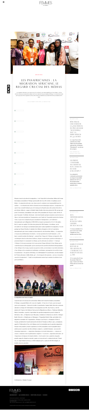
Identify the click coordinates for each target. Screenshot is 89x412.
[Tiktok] (79, 390)
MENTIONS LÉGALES (36, 395)
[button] (8, 86)
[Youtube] (76, 390)
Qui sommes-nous (24, 395)
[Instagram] (70, 390)
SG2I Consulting (33, 405)
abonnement (13, 395)
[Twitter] (74, 390)
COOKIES (45, 395)
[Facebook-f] (72, 390)
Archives (39, 74)
